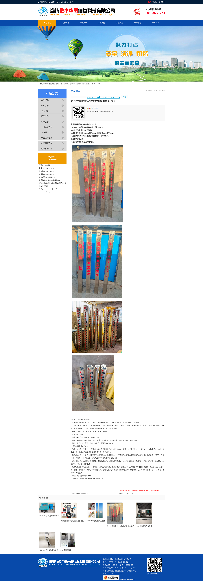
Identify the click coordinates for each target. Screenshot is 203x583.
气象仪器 (45, 122)
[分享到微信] (95, 108)
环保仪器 (45, 116)
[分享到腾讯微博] (92, 108)
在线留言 (155, 2)
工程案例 (101, 23)
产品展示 (83, 23)
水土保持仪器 (46, 138)
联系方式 (155, 23)
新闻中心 (137, 23)
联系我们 (162, 2)
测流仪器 (45, 111)
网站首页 (47, 23)
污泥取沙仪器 (46, 149)
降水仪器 (45, 106)
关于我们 (65, 23)
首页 (155, 90)
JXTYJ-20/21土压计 (128, 493)
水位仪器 (45, 100)
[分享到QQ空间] (88, 108)
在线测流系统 (46, 143)
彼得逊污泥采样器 (82, 493)
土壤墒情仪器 (46, 127)
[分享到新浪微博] (90, 108)
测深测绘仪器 (46, 132)
